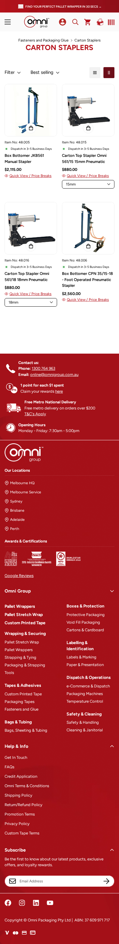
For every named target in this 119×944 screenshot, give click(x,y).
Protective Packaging (86, 614)
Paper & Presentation (85, 664)
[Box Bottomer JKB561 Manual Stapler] (31, 110)
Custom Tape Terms (22, 833)
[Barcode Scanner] (109, 22)
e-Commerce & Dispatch (88, 686)
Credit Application (21, 776)
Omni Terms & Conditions (27, 786)
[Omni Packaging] (36, 22)
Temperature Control (85, 701)
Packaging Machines (85, 693)
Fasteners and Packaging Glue (43, 40)
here (59, 391)
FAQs (9, 767)
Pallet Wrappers (20, 606)
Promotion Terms (20, 814)
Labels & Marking (81, 657)
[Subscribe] (106, 881)
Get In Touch (16, 757)
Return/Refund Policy (23, 804)
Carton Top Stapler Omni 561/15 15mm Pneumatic (84, 158)
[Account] (62, 22)
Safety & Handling (83, 722)
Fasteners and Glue (21, 709)
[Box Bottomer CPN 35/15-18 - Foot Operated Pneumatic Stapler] (88, 228)
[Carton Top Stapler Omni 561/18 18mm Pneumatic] (31, 228)
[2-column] (108, 72)
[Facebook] (8, 902)
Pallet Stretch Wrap (24, 614)
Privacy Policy (17, 823)
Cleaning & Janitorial (85, 730)
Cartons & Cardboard (85, 630)
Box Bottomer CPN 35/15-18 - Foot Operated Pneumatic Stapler (87, 279)
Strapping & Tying (20, 657)
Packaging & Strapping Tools (25, 669)
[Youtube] (50, 902)
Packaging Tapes (19, 701)
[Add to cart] (31, 128)
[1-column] (94, 72)
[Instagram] (22, 902)
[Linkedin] (36, 902)
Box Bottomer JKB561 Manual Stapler (24, 158)
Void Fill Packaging (83, 622)
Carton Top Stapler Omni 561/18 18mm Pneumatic (27, 276)
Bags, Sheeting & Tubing (26, 730)
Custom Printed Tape (25, 622)
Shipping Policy (18, 795)
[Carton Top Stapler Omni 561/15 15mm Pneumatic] (88, 110)
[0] (87, 22)
